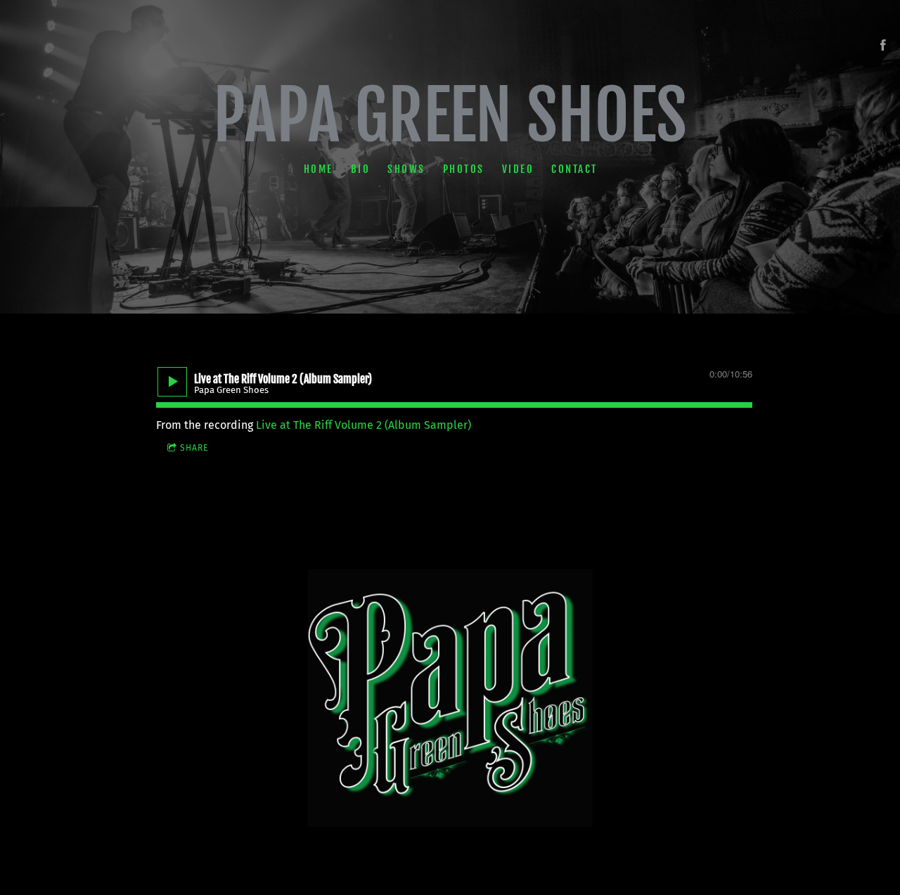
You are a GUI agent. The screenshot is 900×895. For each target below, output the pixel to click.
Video (517, 168)
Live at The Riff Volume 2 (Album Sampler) (363, 425)
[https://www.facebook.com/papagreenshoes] (883, 45)
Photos (463, 168)
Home (318, 168)
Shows (406, 168)
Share (194, 448)
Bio (360, 168)
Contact (574, 168)
